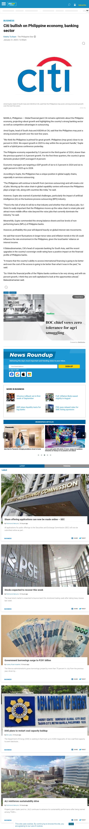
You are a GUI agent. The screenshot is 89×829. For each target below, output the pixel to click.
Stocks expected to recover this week (24, 590)
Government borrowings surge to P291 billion (28, 660)
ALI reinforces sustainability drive (22, 801)
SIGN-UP (69, 366)
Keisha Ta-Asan (9, 37)
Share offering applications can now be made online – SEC (35, 519)
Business (8, 20)
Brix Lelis (9, 735)
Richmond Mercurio (12, 523)
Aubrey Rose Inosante (13, 664)
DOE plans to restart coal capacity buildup (26, 730)
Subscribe (82, 5)
